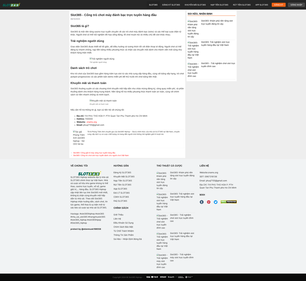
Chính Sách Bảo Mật (123, 227)
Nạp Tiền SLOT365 (219, 5)
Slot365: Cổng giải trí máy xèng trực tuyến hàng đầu (94, 153)
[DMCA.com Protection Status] (229, 203)
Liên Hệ (117, 219)
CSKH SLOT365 (121, 197)
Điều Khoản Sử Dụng (123, 223)
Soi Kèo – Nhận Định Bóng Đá (128, 239)
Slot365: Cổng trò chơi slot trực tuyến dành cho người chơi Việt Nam (101, 155)
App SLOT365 (261, 5)
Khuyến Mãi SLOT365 (195, 5)
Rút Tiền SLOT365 (242, 5)
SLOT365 (153, 5)
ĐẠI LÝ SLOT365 (122, 193)
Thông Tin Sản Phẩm (124, 235)
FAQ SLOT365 (120, 201)
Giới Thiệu (118, 214)
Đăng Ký (278, 5)
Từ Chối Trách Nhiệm (124, 231)
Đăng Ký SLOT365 (171, 5)
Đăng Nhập (296, 5)
